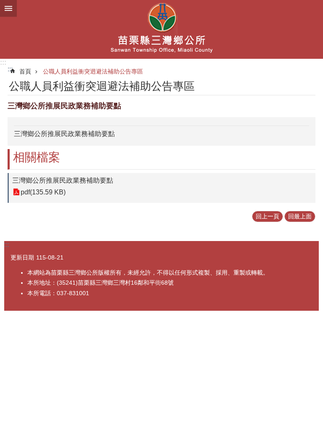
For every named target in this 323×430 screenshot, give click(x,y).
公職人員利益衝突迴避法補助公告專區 (93, 71)
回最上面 (300, 216)
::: (3, 62)
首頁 (25, 71)
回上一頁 (267, 216)
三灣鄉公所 (161, 29)
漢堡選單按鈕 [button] (8, 8)
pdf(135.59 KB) (43, 192)
